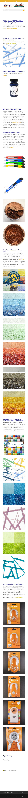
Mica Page (11, 147)
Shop (22, 792)
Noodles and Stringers (11, 43)
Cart (18, 792)
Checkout (13, 792)
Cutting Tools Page (16, 122)
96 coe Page (21, 259)
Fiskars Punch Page (18, 597)
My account (6, 792)
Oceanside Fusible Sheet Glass (10, 28)
